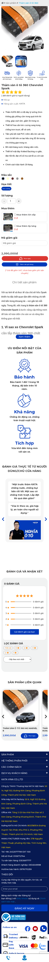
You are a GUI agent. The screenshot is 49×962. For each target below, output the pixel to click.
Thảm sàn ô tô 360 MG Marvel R (20, 729)
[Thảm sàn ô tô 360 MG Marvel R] (20, 708)
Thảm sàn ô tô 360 (28, 3)
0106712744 (19, 856)
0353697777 (25, 860)
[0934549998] (43, 928)
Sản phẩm (11, 3)
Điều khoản (22, 898)
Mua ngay (27, 258)
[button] (46, 519)
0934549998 (35, 865)
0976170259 (26, 869)
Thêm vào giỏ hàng (26, 264)
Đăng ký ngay (24, 908)
